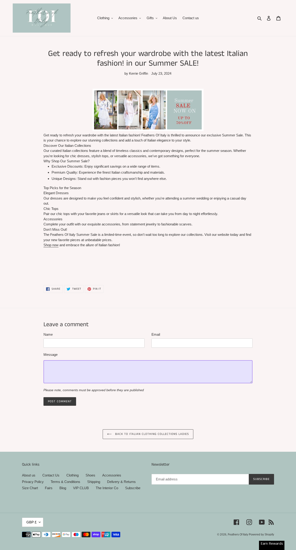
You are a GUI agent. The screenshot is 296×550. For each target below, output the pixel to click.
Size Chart (30, 488)
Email (155, 334)
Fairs (48, 488)
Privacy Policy (33, 482)
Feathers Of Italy (238, 534)
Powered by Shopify (261, 534)
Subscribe (132, 488)
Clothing (72, 475)
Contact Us (50, 475)
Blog (62, 488)
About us (28, 475)
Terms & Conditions (65, 482)
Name (48, 334)
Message (50, 354)
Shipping (93, 482)
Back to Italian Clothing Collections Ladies (151, 434)
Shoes (90, 475)
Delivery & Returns (121, 482)
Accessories (111, 475)
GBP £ (31, 522)
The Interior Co (107, 488)
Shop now (51, 245)
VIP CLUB (81, 488)
